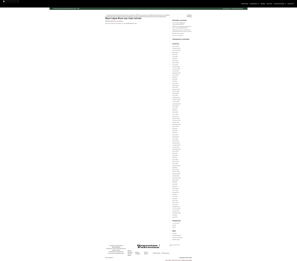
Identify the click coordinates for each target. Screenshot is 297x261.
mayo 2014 (175, 155)
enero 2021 (175, 87)
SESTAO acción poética (178, 33)
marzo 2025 (175, 60)
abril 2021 (174, 81)
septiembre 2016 (176, 124)
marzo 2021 (175, 83)
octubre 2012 (175, 175)
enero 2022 (175, 64)
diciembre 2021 (176, 66)
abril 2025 (174, 58)
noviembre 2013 (176, 165)
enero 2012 (175, 190)
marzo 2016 (175, 134)
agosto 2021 (175, 75)
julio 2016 (174, 128)
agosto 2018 (175, 106)
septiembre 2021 (176, 73)
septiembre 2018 (176, 103)
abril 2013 (174, 167)
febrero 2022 (175, 62)
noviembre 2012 (176, 173)
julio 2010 (174, 215)
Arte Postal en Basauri (177, 35)
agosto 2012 (175, 180)
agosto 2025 (175, 52)
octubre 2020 (175, 91)
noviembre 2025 (176, 48)
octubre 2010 (175, 211)
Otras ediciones (279, 3)
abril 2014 (174, 157)
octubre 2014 (175, 147)
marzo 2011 (175, 200)
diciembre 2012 (176, 171)
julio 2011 (174, 194)
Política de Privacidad (187, 260)
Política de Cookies (176, 260)
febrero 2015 (175, 140)
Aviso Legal (168, 260)
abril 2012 (174, 186)
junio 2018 (174, 108)
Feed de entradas (176, 235)
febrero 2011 (175, 202)
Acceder (174, 233)
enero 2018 (175, 114)
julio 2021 (174, 77)
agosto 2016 (175, 126)
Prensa (263, 3)
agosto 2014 (175, 151)
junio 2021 (174, 79)
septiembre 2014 (176, 149)
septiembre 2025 (176, 50)
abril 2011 (174, 198)
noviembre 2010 (176, 208)
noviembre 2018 (176, 99)
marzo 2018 (175, 112)
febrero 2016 (175, 136)
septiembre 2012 (176, 178)
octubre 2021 (175, 71)
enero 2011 (175, 204)
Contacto (290, 3)
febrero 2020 (175, 93)
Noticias (269, 3)
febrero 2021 (175, 85)
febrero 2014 (175, 161)
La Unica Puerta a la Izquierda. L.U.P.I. (116, 23)
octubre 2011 (175, 192)
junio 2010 (174, 217)
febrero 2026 (175, 46)
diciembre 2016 (176, 118)
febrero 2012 (175, 188)
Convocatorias (175, 223)
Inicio (229, 8)
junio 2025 (174, 54)
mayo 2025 (175, 56)
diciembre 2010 (176, 206)
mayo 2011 (175, 196)
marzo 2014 (175, 159)
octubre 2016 (175, 122)
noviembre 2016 (176, 120)
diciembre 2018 (176, 97)
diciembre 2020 (176, 89)
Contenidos (253, 3)
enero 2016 (175, 138)
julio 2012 (174, 182)
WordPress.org (176, 239)
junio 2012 (174, 184)
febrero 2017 (175, 116)
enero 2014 (175, 163)
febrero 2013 (175, 169)
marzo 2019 (175, 95)
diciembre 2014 (176, 143)
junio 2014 (174, 153)
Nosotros (245, 3)
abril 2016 (174, 132)
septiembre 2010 (176, 213)
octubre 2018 (175, 101)
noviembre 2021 (176, 69)
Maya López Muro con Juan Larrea (123, 18)
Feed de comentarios (177, 237)
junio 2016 (174, 130)
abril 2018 (174, 110)
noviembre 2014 (176, 145)
